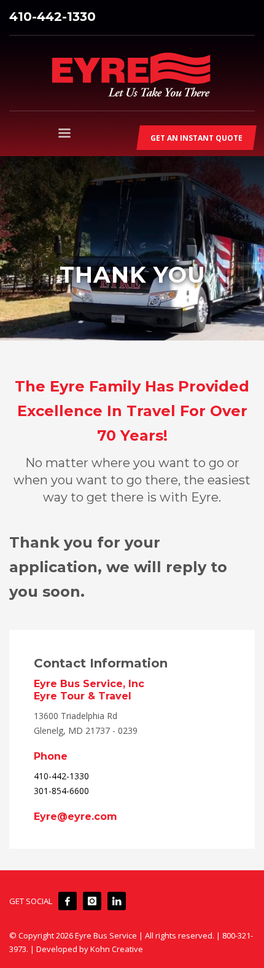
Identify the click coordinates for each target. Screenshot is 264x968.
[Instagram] (92, 901)
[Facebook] (67, 901)
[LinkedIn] (116, 901)
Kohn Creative (116, 948)
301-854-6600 (61, 791)
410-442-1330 (52, 16)
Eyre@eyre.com (75, 816)
